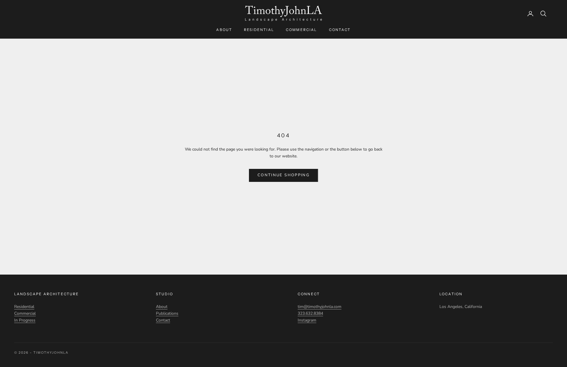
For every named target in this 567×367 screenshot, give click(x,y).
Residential (259, 29)
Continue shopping (283, 175)
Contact (340, 29)
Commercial (301, 29)
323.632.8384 (310, 313)
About (224, 29)
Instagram (307, 320)
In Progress (24, 320)
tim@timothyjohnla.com (319, 306)
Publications (167, 313)
